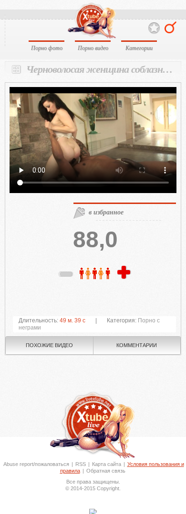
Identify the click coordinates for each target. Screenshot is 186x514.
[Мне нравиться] (125, 273)
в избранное (106, 212)
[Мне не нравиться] (66, 276)
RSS (80, 464)
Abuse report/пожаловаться (36, 464)
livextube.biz (91, 20)
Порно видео (93, 47)
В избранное (154, 28)
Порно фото (46, 47)
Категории (139, 47)
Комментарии (136, 345)
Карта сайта (106, 464)
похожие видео (49, 345)
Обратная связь (105, 471)
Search (170, 27)
